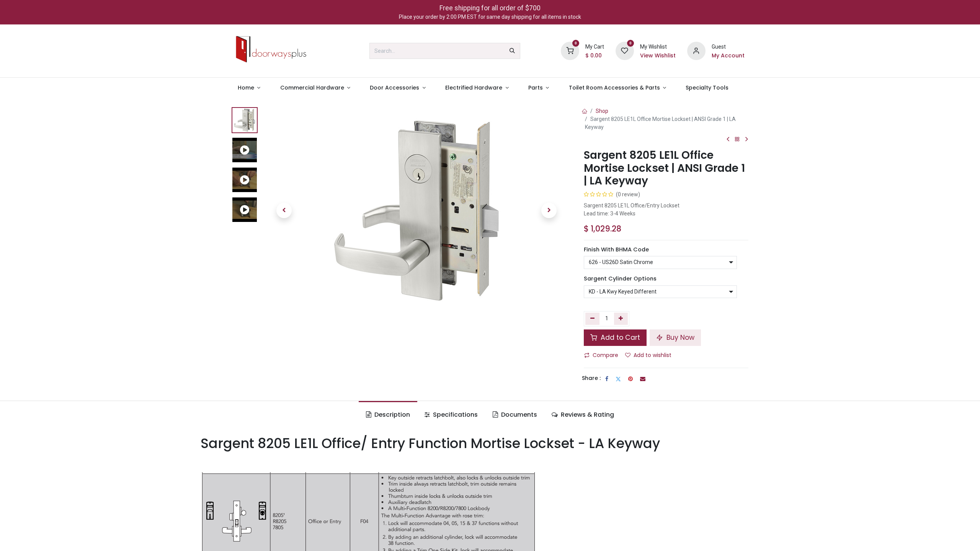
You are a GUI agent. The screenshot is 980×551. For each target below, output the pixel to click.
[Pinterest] (630, 378)
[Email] (642, 378)
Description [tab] (391, 414)
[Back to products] (737, 139)
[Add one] (621, 319)
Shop (602, 111)
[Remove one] (592, 319)
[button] (284, 210)
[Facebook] (606, 378)
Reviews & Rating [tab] (586, 414)
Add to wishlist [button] (652, 355)
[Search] (512, 51)
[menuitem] (249, 88)
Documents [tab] (518, 414)
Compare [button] (605, 355)
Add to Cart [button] (619, 337)
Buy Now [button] (679, 337)
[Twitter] (618, 378)
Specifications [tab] (454, 414)
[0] (570, 50)
